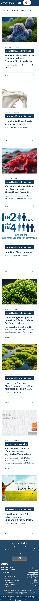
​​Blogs (36, 586)
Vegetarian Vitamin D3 (16, 443)
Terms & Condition (32, 578)
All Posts (5, 10)
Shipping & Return (32, 574)
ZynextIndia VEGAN (8, 569)
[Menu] (33, 3)
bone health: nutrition (19, 10)
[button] (19, 2)
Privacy (36, 580)
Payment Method (33, 572)
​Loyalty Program (33, 576)
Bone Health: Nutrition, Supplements (20, 50)
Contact (36, 582)
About (36, 570)
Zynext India (7, 2)
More (31, 10)
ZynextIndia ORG (7, 567)
